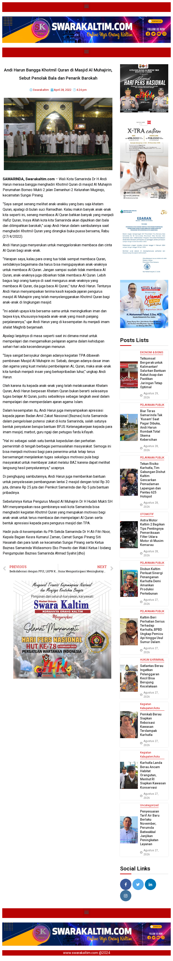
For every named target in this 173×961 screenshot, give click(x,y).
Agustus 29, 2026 (151, 395)
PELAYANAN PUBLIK (152, 404)
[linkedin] (150, 884)
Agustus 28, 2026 (151, 448)
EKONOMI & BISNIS (151, 352)
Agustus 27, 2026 (151, 601)
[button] (86, 6)
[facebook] (125, 884)
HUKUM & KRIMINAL (152, 659)
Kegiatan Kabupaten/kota (150, 706)
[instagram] (125, 895)
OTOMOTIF (147, 514)
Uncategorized (149, 805)
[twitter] (138, 884)
